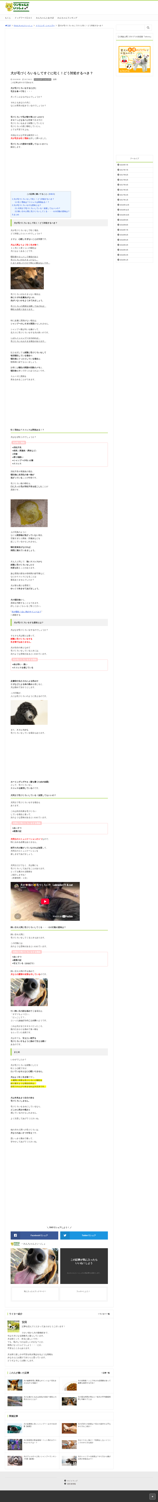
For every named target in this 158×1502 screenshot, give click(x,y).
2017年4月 (124, 185)
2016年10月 (124, 215)
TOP (9, 26)
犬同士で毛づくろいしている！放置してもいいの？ (37, 208)
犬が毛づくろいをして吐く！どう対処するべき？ (33, 199)
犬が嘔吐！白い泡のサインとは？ (26, 612)
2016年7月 (124, 230)
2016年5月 (124, 240)
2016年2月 (124, 255)
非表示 (51, 194)
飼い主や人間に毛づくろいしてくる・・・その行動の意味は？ (42, 211)
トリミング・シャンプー (45, 26)
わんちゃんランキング (67, 18)
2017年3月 (124, 190)
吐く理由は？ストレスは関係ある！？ (32, 202)
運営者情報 (71, 1484)
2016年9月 (124, 220)
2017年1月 (124, 200)
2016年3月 (124, 250)
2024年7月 (124, 165)
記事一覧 (106, 1373)
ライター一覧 (104, 1314)
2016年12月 (124, 205)
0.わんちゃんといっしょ (23, 26)
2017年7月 (124, 170)
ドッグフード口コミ (23, 18)
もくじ (8, 18)
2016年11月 (124, 210)
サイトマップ (72, 1481)
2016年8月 (124, 225)
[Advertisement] (59, 51)
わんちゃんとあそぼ (45, 18)
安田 (55, 79)
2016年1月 (124, 260)
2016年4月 (124, 245)
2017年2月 (124, 195)
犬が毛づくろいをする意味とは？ (26, 205)
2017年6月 (124, 175)
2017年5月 (124, 180)
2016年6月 (124, 235)
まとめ (15, 214)
